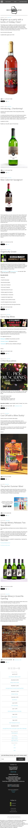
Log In (15, 1)
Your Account (8, 1)
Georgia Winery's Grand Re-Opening (12, 597)
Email (8, 101)
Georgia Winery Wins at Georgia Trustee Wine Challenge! (14, 728)
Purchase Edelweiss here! (5, 542)
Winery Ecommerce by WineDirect (13, 816)
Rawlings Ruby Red (14, 271)
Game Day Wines (8, 316)
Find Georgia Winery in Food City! (14, 711)
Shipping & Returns (13, 811)
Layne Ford (15, 736)
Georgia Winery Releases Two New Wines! (13, 523)
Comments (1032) (18, 405)
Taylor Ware (9, 17)
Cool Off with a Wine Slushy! (12, 415)
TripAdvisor (13, 790)
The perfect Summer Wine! (12, 486)
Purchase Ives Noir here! (5, 545)
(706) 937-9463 (13, 771)
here (10, 786)
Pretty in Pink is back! (14, 682)
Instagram (14, 805)
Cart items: (23, 1)
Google (13, 792)
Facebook (14, 803)
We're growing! (14, 705)
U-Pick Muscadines (8, 361)
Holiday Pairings (14, 694)
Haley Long (15, 738)
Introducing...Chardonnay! (12, 108)
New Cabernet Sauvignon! (12, 180)
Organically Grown (8, 251)
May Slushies (14, 717)
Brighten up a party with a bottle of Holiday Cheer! (12, 20)
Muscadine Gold (5, 271)
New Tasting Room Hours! (14, 722)
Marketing (15, 733)
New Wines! (14, 699)
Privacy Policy (13, 808)
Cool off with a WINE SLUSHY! (14, 676)
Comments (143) (17, 659)
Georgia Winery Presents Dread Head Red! (14, 688)
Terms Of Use (13, 810)
